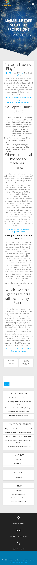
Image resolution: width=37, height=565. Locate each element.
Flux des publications (18, 494)
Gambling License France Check (18, 412)
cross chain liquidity (11, 440)
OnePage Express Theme (18, 562)
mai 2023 (18, 460)
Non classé (18, 477)
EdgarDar (9, 446)
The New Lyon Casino (18, 351)
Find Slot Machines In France (18, 398)
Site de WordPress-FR (18, 502)
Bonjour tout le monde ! (24, 429)
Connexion (18, 490)
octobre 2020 (18, 463)
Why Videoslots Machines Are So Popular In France (18, 230)
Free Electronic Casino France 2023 (18, 349)
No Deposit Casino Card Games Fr (18, 102)
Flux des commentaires (18, 498)
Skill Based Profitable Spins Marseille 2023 (19, 99)
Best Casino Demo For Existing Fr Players (18, 408)
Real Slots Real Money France (18, 415)
